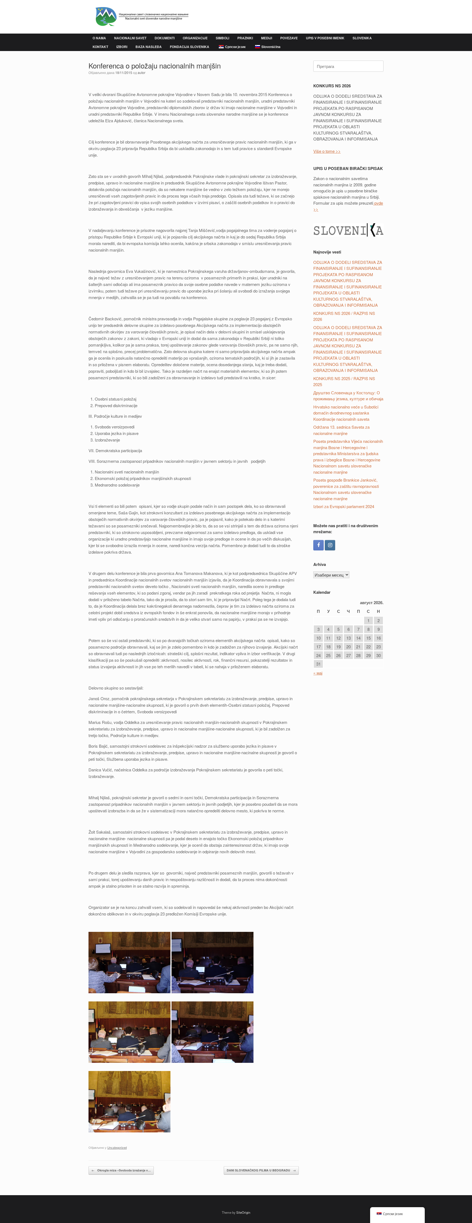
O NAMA (99, 37)
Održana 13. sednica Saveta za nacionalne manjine (341, 430)
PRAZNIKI (245, 37)
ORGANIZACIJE (195, 37)
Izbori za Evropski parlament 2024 (343, 506)
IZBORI (121, 46)
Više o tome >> (327, 151)
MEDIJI (266, 37)
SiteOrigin (243, 1212)
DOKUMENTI (165, 37)
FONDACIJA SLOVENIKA (189, 46)
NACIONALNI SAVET (130, 37)
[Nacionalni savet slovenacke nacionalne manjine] (139, 17)
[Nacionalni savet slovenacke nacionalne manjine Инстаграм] (330, 545)
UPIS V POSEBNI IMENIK (325, 37)
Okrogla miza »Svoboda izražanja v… (121, 1170)
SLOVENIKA (362, 37)
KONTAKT (100, 46)
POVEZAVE (289, 37)
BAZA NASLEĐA (148, 46)
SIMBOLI (222, 37)
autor (141, 72)
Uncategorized (117, 1147)
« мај (317, 673)
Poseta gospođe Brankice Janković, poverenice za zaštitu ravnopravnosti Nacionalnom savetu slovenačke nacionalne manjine (346, 489)
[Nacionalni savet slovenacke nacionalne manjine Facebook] (318, 545)
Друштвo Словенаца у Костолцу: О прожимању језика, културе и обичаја (348, 396)
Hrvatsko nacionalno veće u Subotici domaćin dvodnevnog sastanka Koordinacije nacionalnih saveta (345, 413)
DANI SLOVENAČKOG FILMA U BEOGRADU (261, 1170)
